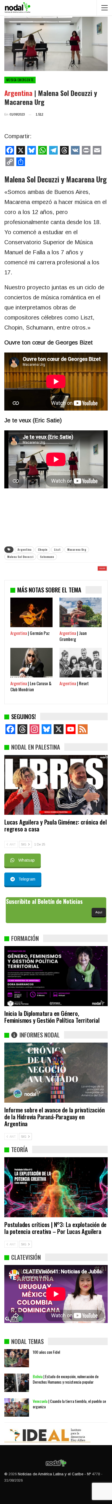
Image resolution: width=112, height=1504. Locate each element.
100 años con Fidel (46, 1352)
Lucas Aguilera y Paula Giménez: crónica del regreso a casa (55, 825)
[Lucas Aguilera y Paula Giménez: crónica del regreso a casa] (56, 785)
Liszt (57, 549)
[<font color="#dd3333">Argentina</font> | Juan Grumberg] (80, 612)
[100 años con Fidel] (16, 1358)
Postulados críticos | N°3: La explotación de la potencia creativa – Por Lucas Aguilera (55, 1228)
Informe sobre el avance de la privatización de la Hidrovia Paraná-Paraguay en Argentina (54, 1116)
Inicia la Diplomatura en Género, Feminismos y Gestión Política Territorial (52, 1017)
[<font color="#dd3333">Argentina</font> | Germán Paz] (31, 612)
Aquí (98, 912)
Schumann (47, 556)
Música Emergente (20, 80)
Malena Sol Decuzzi (20, 556)
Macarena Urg (76, 549)
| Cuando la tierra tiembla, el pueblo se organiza (69, 1403)
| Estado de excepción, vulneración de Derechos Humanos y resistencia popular (66, 1379)
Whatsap (26, 860)
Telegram (26, 879)
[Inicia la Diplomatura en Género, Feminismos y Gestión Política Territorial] (56, 976)
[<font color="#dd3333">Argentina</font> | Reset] (80, 662)
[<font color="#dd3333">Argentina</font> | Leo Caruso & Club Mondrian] (31, 662)
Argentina (24, 549)
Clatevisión (26, 1257)
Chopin (42, 549)
